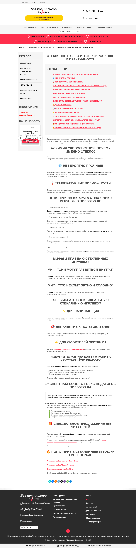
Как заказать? (30, 27)
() (37, 546)
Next (40, 138)
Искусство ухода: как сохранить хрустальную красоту (78, 116)
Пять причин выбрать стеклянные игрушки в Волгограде (79, 86)
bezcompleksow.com (75, 540)
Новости (89, 503)
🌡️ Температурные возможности (68, 82)
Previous (20, 138)
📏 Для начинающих (62, 105)
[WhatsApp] (67, 481)
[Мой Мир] (70, 481)
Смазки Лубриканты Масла (69, 42)
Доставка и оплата (49, 27)
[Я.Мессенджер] (49, 481)
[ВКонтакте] (52, 481)
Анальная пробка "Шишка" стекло (60, 465)
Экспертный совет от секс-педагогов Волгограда (76, 120)
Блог (88, 499)
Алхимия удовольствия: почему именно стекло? (76, 74)
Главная (21, 47)
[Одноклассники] (55, 481)
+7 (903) (92, 10)
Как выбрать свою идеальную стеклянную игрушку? (77, 101)
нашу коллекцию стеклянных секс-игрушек (76, 441)
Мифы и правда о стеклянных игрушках (71, 89)
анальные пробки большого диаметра (69, 349)
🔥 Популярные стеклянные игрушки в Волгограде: (77, 128)
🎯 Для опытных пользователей (68, 109)
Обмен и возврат (84, 27)
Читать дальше (30, 141)
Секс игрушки (37, 36)
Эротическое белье (99, 36)
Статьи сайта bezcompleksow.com (40, 47)
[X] (61, 481)
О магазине (67, 27)
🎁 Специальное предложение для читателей (74, 124)
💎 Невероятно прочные (64, 78)
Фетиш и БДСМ (44, 42)
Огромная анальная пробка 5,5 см (60, 469)
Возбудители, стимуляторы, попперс (67, 36)
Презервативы (94, 42)
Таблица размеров (104, 27)
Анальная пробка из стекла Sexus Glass (62, 461)
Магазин (89, 496)
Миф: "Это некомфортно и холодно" (69, 97)
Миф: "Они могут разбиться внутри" (69, 93)
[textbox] (69, 31)
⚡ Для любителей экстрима (66, 112)
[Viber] (64, 481)
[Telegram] (58, 481)
